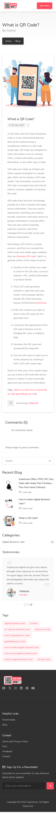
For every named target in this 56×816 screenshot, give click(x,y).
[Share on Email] (17, 403)
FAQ (4, 746)
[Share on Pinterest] (17, 409)
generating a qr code (26, 394)
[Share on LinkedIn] (37, 403)
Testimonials (8, 719)
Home (8, 40)
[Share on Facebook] (23, 403)
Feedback (7, 751)
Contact (6, 756)
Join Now (44, 5)
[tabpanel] (28, 579)
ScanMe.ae (40, 303)
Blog (18, 40)
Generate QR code (26, 256)
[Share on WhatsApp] (23, 409)
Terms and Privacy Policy (15, 741)
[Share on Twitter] (30, 403)
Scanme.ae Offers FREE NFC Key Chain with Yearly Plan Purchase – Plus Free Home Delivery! (36, 483)
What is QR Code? (28, 518)
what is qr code (21, 389)
